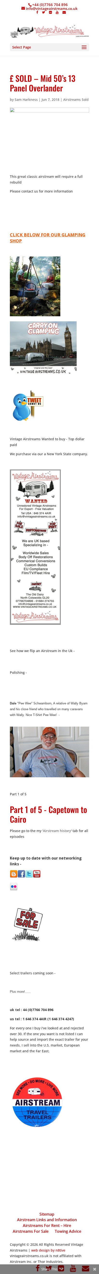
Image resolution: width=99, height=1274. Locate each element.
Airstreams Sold (76, 99)
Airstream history (57, 830)
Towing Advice (68, 1231)
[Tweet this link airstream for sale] (27, 421)
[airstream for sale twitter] (29, 876)
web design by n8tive (48, 1250)
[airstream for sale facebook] (21, 876)
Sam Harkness (26, 99)
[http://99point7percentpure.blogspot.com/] (14, 876)
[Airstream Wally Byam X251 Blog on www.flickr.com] (14, 889)
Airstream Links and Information (47, 1219)
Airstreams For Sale (31, 1231)
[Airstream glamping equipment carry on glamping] (35, 315)
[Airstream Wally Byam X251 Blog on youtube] (37, 876)
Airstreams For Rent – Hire (47, 1225)
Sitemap (46, 1214)
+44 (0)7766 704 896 (50, 4)
